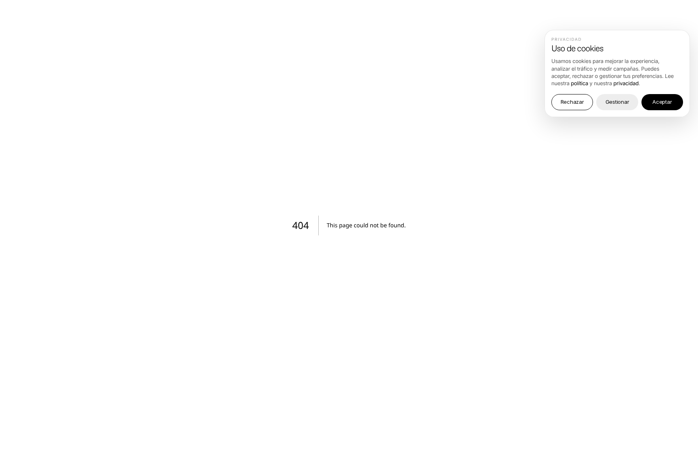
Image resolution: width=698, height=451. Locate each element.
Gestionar (617, 102)
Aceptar (662, 102)
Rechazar (572, 102)
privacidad (626, 83)
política (579, 83)
